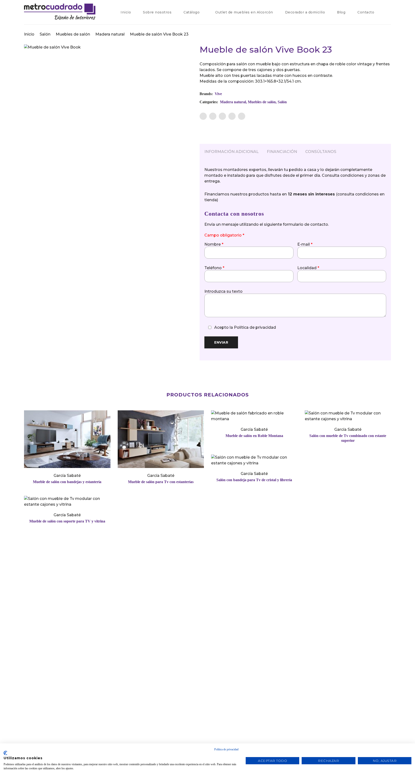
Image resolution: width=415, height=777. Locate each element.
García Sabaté (67, 475)
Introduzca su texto (223, 291)
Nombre (213, 244)
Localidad (308, 268)
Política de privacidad (255, 327)
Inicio (29, 34)
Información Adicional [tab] (231, 151)
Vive (218, 94)
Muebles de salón (73, 34)
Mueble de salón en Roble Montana (254, 436)
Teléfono (214, 268)
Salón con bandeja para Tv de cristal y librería (254, 480)
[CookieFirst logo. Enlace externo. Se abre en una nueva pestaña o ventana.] (5, 753)
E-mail (304, 244)
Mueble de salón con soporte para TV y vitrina (67, 521)
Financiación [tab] (282, 151)
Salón (45, 34)
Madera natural (110, 34)
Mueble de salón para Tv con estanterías (161, 482)
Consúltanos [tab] (320, 151)
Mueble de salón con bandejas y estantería (67, 482)
